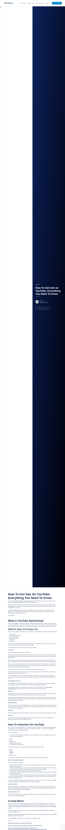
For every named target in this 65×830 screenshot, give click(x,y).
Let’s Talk (57, 3)
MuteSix (44, 810)
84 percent (18, 806)
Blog (48, 3)
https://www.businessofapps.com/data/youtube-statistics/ (20, 823)
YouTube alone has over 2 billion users (24, 601)
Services (23, 3)
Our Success (40, 3)
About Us (31, 3)
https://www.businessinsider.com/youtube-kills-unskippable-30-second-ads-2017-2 (25, 825)
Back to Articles (44, 308)
